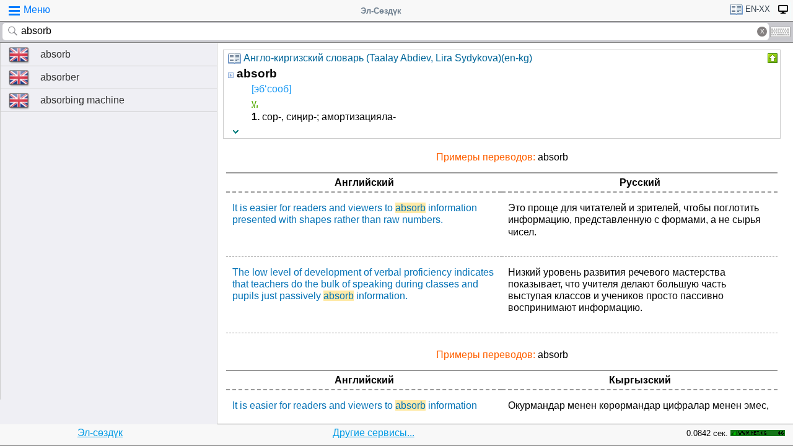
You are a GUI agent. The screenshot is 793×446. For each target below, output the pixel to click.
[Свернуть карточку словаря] (771, 58)
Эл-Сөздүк (381, 10)
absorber (59, 77)
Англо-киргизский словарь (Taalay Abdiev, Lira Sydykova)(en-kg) (387, 58)
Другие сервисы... (373, 432)
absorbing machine (82, 100)
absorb (55, 54)
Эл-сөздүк (100, 432)
